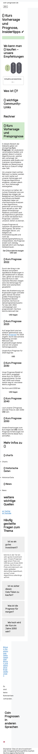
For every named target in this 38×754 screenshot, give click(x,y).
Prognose (12, 335)
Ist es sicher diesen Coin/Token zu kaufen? (12, 590)
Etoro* (7, 68)
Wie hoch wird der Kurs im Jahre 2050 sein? (13, 627)
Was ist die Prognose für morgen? (11, 608)
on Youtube (6, 513)
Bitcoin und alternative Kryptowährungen (5, 668)
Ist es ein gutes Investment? (11, 544)
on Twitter (6, 511)
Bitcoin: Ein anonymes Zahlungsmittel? (5, 653)
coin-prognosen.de (10, 3)
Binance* (13, 67)
